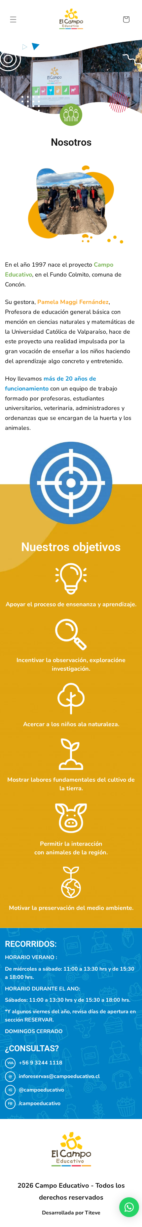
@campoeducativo (41, 1090)
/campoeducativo (39, 1103)
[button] (13, 19)
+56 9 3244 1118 (40, 1062)
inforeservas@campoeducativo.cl (59, 1076)
